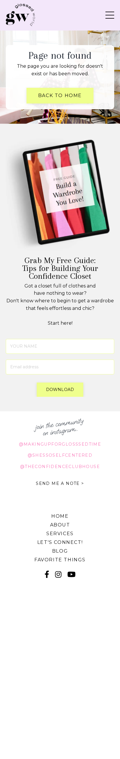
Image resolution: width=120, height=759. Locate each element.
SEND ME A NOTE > (60, 483)
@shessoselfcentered (60, 455)
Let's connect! (60, 542)
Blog (60, 551)
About (60, 525)
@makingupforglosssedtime (60, 444)
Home (59, 516)
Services (60, 533)
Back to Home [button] (60, 95)
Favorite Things (60, 559)
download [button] (60, 389)
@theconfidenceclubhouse (60, 466)
